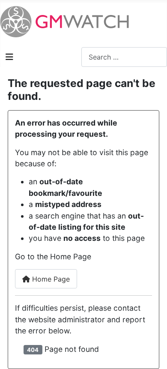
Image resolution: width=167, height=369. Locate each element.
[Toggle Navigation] (9, 57)
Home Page (50, 279)
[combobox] (124, 56)
